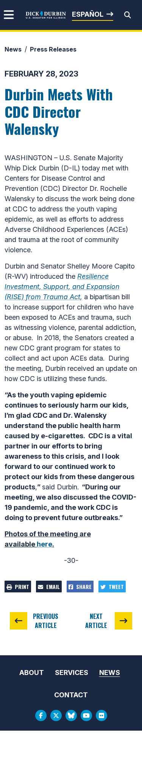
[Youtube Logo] (86, 715)
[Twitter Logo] (56, 715)
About (31, 672)
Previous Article (45, 621)
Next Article (96, 621)
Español (87, 14)
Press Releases (53, 49)
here (44, 544)
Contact (71, 695)
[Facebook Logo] (41, 715)
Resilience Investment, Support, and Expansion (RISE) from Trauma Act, (62, 286)
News (13, 49)
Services (71, 672)
